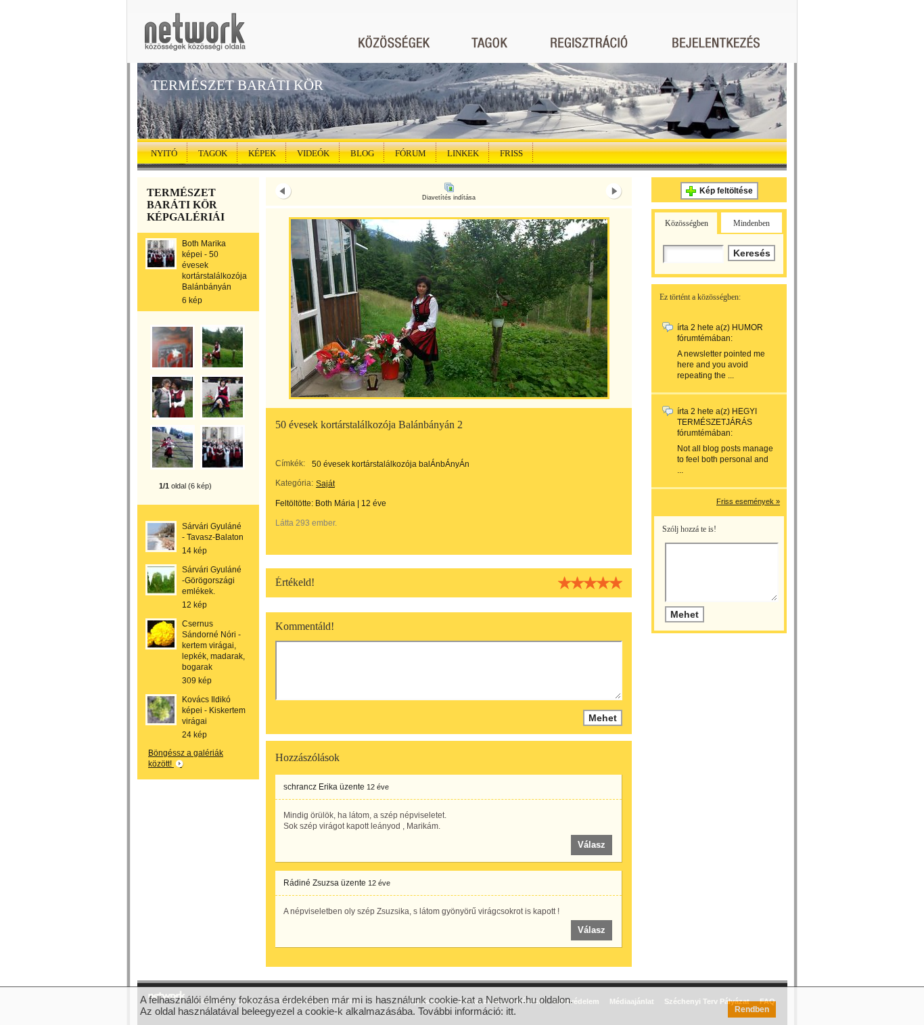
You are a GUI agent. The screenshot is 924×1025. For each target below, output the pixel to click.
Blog (362, 153)
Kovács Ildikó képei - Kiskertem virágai (214, 710)
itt (509, 1011)
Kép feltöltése (726, 191)
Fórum (410, 153)
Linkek (463, 153)
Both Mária (335, 503)
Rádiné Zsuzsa (311, 883)
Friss (511, 153)
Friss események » (748, 501)
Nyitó (164, 153)
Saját (325, 483)
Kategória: (294, 483)
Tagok (212, 153)
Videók (313, 153)
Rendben (752, 1009)
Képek (262, 153)
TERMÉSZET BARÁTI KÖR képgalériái (186, 205)
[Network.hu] (195, 38)
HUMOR (747, 327)
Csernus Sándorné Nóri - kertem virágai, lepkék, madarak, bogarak (213, 645)
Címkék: (290, 463)
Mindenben (751, 223)
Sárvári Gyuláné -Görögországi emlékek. (211, 580)
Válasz (591, 845)
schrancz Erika (310, 787)
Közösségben (686, 223)
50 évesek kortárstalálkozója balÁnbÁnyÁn (390, 464)
